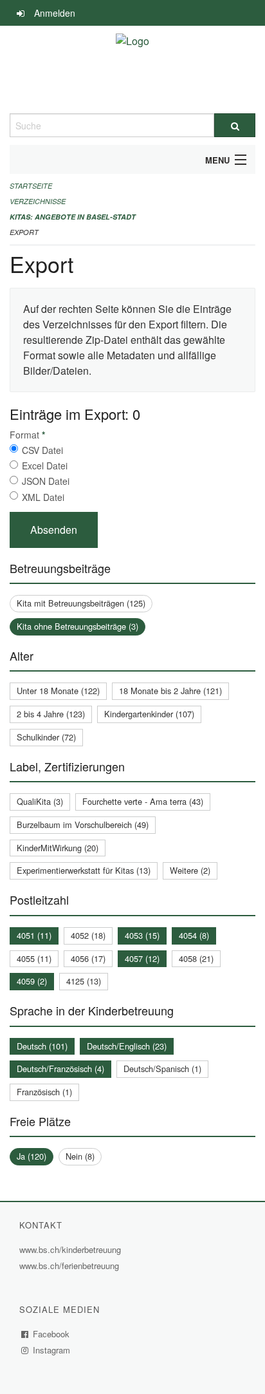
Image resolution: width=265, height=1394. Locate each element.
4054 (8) (194, 935)
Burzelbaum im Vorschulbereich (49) (83, 824)
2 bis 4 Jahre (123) (51, 714)
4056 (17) (88, 958)
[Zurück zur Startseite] (132, 69)
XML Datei (43, 497)
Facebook (51, 1334)
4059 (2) (32, 981)
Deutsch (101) (42, 1046)
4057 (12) (142, 958)
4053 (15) (142, 935)
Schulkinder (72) (46, 737)
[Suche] (234, 125)
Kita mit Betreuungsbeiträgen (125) (81, 603)
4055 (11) (34, 958)
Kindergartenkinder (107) (149, 714)
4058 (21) (196, 958)
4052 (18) (88, 935)
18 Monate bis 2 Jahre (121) (170, 690)
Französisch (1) (44, 1092)
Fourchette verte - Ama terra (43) (142, 801)
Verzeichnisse (38, 201)
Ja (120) (31, 1156)
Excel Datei (45, 465)
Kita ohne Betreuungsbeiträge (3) (77, 626)
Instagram (51, 1350)
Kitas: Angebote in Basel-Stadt (73, 216)
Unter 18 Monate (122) (58, 690)
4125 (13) (83, 981)
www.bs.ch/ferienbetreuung (70, 1265)
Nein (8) (80, 1156)
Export (24, 232)
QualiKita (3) (40, 801)
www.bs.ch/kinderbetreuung (71, 1249)
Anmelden (54, 12)
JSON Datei (45, 481)
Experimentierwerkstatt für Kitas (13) (84, 870)
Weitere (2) (190, 870)
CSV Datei (42, 450)
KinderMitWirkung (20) (57, 848)
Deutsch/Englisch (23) (127, 1046)
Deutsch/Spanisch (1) (162, 1068)
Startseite (31, 186)
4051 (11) (34, 935)
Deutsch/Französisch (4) (60, 1068)
